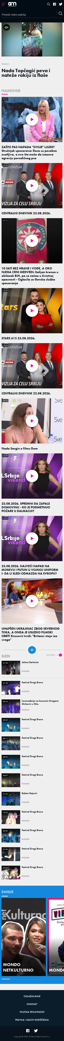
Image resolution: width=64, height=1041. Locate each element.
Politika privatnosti (32, 1012)
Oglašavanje (32, 996)
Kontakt (32, 1004)
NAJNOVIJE (11, 90)
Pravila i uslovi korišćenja (32, 1019)
